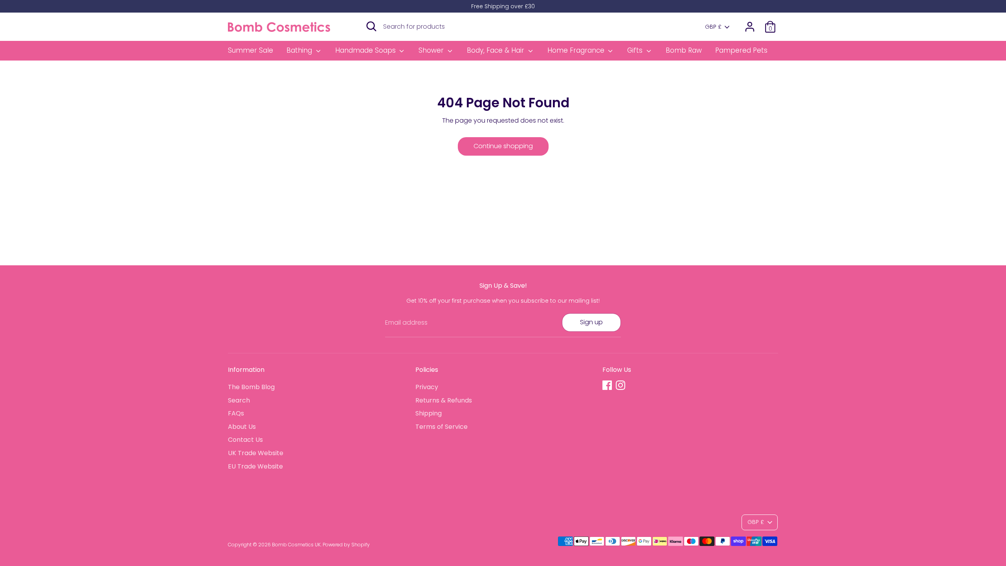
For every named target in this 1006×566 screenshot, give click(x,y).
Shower (432, 50)
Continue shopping (503, 146)
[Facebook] (607, 385)
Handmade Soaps (366, 50)
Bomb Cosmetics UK (296, 544)
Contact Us (245, 439)
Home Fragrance (576, 50)
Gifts (635, 50)
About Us (242, 426)
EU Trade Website (255, 466)
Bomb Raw (684, 50)
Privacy (426, 386)
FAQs (236, 413)
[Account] (750, 27)
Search (239, 400)
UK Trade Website (255, 453)
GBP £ (713, 27)
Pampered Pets (741, 50)
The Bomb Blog (251, 386)
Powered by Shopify (346, 544)
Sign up (591, 322)
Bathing (300, 50)
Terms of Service (441, 426)
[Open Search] (371, 26)
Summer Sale (250, 50)
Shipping (428, 413)
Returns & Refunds (443, 400)
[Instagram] (620, 385)
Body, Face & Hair (496, 50)
